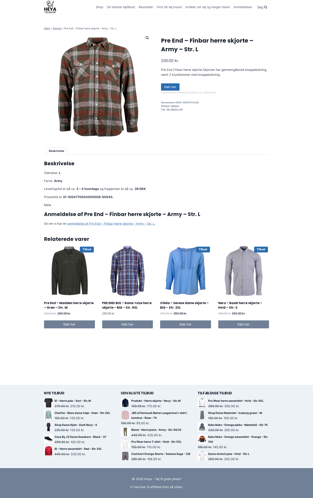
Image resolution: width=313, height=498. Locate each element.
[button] (147, 38)
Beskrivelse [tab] (56, 151)
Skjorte (57, 28)
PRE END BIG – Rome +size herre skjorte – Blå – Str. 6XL (127, 305)
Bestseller (146, 7)
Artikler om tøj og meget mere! (207, 7)
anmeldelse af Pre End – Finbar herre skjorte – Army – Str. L (111, 223)
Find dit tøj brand (169, 7)
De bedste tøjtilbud (121, 7)
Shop (99, 7)
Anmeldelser (243, 7)
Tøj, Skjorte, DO (174, 109)
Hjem (47, 28)
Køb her (170, 87)
